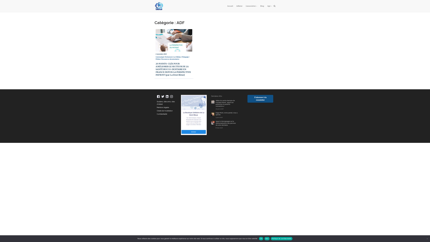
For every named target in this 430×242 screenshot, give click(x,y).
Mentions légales (163, 107)
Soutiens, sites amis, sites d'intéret (166, 103)
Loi (174, 57)
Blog (262, 6)
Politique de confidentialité (281, 238)
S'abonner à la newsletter (260, 98)
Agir (269, 6)
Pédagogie (185, 57)
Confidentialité (162, 114)
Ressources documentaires (170, 59)
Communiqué (160, 57)
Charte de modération (165, 111)
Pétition (158, 59)
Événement (168, 57)
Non (267, 238)
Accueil (230, 6)
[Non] (427, 239)
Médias (178, 57)
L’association (251, 6)
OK (261, 238)
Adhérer (239, 6)
